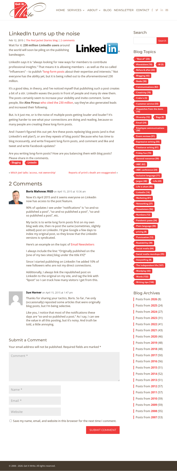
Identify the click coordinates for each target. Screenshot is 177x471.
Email (141, 122)
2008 (154, 411)
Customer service (147, 103)
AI (161, 64)
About (92, 10)
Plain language (146, 225)
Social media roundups (150, 254)
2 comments (67, 40)
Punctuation (144, 237)
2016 (154, 361)
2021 (154, 330)
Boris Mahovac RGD (39, 191)
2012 (154, 386)
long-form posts (53, 72)
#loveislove (144, 64)
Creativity (143, 92)
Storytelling (143, 259)
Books (141, 81)
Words (142, 276)
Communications (147, 86)
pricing (141, 231)
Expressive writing (148, 141)
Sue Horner (33, 292)
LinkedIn (32, 163)
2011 (154, 392)
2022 (154, 324)
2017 (154, 355)
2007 (154, 417)
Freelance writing (147, 147)
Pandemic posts (146, 220)
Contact (142, 10)
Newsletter (124, 10)
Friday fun (143, 153)
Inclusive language (148, 175)
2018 (154, 349)
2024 (154, 312)
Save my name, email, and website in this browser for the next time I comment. (64, 421)
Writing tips (145, 282)
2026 (154, 299)
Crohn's (141, 98)
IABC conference (146, 169)
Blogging (16, 163)
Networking (144, 203)
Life (157, 181)
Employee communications (150, 129)
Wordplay (143, 270)
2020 (154, 336)
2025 (154, 305)
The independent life (150, 265)
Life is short (144, 186)
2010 (154, 398)
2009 (154, 405)
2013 (154, 380)
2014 (154, 374)
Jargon (141, 181)
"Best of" (143, 58)
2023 (154, 318)
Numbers (143, 214)
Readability (144, 242)
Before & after (145, 69)
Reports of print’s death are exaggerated (92, 172)
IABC (140, 164)
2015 (154, 367)
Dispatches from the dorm (149, 110)
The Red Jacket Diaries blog (42, 40)
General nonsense (147, 158)
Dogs (160, 117)
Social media (145, 248)
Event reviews (145, 136)
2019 (154, 343)
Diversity (143, 117)
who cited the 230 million (56, 103)
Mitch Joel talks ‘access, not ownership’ (33, 172)
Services (74, 10)
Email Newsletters (82, 244)
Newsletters (144, 209)
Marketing (143, 197)
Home (60, 10)
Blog (107, 10)
